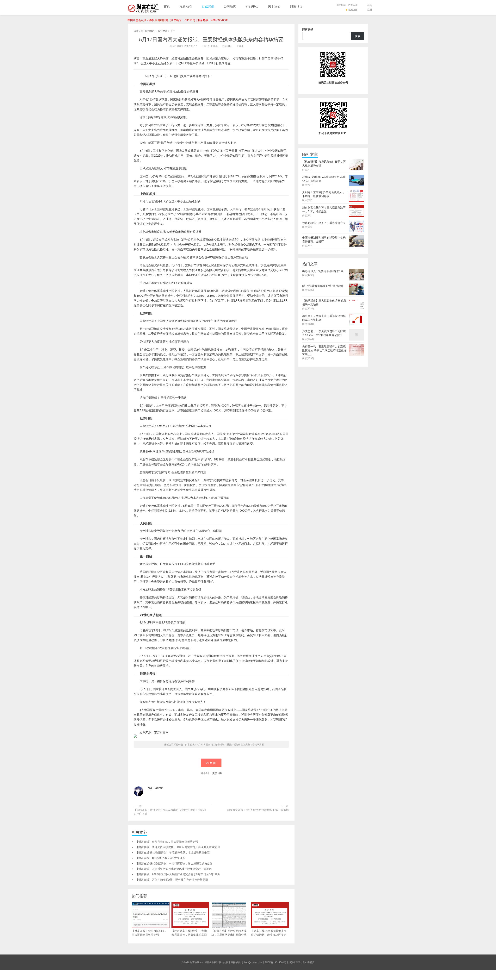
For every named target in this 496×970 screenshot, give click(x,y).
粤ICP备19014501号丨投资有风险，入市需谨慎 (289, 962)
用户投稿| (341, 5)
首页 (167, 6)
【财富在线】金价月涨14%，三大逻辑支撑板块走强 (167, 841)
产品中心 (252, 6)
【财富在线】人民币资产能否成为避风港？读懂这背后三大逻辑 (174, 869)
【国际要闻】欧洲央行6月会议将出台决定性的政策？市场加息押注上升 (170, 812)
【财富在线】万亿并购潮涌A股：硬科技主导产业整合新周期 (172, 879)
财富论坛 (296, 6)
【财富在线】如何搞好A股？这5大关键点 (160, 858)
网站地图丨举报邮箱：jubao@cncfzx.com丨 (242, 962)
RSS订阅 (352, 9)
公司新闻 (230, 6)
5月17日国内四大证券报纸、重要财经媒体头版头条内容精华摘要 (211, 39)
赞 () (213, 763)
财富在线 (143, 7)
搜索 (357, 36)
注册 (369, 9)
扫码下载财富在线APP (332, 133)
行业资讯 (208, 6)
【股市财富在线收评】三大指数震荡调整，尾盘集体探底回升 (189, 934)
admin (159, 788)
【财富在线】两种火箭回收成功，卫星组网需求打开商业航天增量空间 (178, 847)
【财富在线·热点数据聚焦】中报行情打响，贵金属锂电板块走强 (174, 863)
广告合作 (352, 5)
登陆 (369, 5)
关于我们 (274, 6)
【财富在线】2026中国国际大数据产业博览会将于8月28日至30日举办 (178, 874)
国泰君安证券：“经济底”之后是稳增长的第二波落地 (258, 810)
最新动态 (186, 6)
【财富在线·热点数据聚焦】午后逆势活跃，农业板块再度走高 (173, 852)
